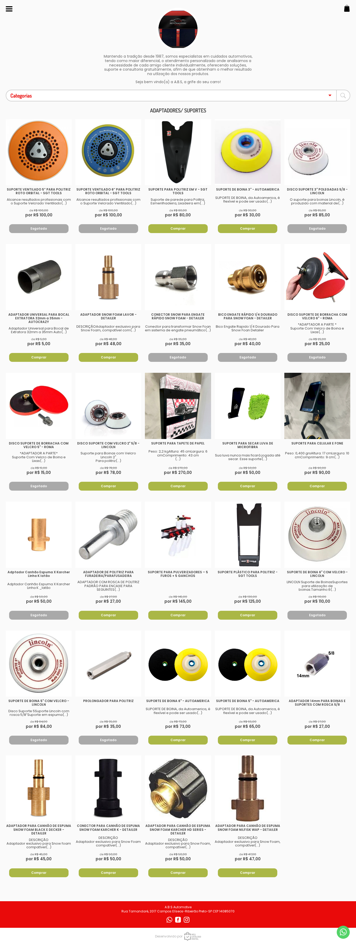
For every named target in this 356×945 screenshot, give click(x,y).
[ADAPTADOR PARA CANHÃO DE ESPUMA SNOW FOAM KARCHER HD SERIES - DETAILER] (178, 788)
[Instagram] (187, 921)
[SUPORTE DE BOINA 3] (248, 152)
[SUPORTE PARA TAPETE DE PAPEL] (178, 406)
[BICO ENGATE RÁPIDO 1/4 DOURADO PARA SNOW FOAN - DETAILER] (248, 277)
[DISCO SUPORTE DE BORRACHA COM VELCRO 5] (39, 406)
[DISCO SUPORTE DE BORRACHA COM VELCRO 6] (317, 277)
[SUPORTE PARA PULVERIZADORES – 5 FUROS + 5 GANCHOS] (178, 535)
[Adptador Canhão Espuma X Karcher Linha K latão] (39, 535)
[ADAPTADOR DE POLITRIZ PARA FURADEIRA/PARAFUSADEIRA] (108, 535)
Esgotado (38, 228)
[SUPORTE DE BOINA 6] (317, 535)
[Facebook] (178, 921)
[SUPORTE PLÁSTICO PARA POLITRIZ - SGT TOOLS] (248, 535)
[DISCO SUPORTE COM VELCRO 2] (108, 406)
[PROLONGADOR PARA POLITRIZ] (108, 664)
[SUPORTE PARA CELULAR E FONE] (317, 406)
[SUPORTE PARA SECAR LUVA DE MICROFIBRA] (248, 406)
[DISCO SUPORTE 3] (317, 152)
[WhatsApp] (169, 921)
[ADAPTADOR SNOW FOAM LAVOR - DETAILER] (108, 277)
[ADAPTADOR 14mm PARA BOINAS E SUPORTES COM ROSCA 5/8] (317, 664)
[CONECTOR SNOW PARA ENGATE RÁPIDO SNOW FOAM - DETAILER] (178, 277)
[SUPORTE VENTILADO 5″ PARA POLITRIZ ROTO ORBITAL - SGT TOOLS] (39, 152)
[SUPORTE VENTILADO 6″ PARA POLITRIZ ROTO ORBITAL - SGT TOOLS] (108, 152)
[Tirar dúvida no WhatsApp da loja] (343, 932)
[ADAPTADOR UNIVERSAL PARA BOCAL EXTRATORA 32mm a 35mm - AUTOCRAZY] (39, 277)
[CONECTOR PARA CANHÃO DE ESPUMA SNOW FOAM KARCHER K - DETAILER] (108, 788)
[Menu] (9, 9)
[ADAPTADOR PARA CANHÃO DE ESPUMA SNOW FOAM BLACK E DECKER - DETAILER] (39, 788)
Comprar (178, 228)
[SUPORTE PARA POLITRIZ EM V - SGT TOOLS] (178, 152)
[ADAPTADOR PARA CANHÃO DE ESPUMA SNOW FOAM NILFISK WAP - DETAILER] (248, 788)
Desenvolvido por (168, 936)
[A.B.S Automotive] (178, 47)
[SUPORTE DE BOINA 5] (39, 664)
